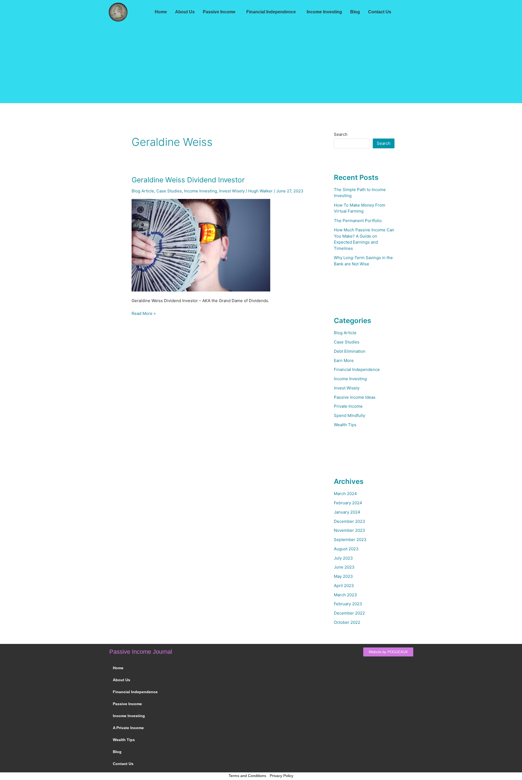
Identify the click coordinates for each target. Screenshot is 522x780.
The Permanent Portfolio (358, 220)
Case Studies (169, 191)
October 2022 (347, 622)
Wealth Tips (345, 424)
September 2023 (350, 539)
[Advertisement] (261, 65)
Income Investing (324, 12)
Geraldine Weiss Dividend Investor (188, 180)
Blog (355, 12)
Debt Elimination (349, 351)
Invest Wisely (232, 191)
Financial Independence (271, 12)
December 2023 (349, 521)
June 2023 (344, 567)
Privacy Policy (281, 775)
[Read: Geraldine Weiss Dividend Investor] (201, 244)
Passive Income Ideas (354, 397)
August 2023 (346, 548)
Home (161, 12)
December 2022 (349, 613)
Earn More (344, 360)
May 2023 (343, 576)
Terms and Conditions (247, 775)
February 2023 (348, 603)
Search (340, 134)
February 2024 (348, 502)
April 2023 (344, 585)
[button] (220, 12)
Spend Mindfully (349, 415)
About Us (185, 12)
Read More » (144, 313)
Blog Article (143, 191)
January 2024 (347, 512)
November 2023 (349, 530)
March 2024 (345, 493)
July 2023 (343, 558)
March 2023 (345, 594)
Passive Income (219, 12)
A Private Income (128, 728)
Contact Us (379, 12)
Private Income (348, 406)
